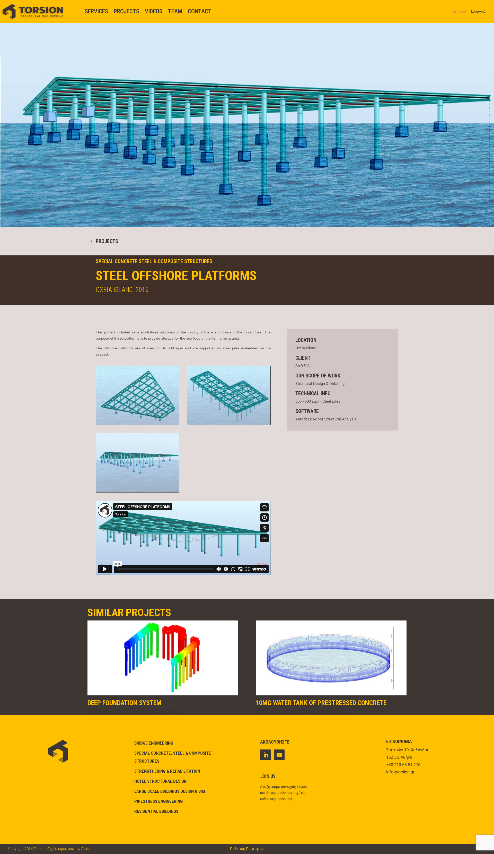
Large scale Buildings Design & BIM (169, 791)
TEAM (175, 11)
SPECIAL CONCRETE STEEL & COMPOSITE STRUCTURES (154, 261)
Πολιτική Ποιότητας (247, 849)
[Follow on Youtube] (279, 754)
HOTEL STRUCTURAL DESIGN (160, 781)
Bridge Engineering (153, 743)
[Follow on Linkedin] (265, 754)
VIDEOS (153, 11)
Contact (199, 11)
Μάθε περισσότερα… (277, 799)
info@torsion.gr (400, 772)
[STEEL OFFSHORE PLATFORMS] (137, 425)
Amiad (86, 849)
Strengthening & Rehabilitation (167, 771)
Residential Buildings (156, 811)
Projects (126, 11)
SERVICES (96, 11)
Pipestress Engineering (158, 801)
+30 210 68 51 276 (403, 764)
